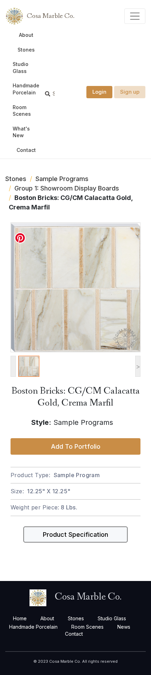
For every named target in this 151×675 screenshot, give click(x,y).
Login (99, 91)
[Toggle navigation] (135, 16)
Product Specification (75, 534)
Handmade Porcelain (26, 88)
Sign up (129, 91)
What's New (21, 132)
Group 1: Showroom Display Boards (66, 188)
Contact (26, 150)
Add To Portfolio (75, 446)
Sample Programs (61, 178)
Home (20, 618)
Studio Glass (20, 67)
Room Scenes (22, 110)
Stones (26, 50)
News (123, 627)
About (26, 35)
